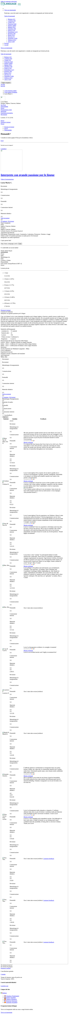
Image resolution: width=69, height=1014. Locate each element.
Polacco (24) (11, 30)
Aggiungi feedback (48, 858)
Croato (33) (11, 22)
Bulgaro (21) (11, 19)
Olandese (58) (12, 29)
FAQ (2, 141)
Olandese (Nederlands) (12, 996)
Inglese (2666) (12, 25)
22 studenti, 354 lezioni (7, 221)
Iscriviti (6, 43)
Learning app (4, 986)
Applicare (5, 417)
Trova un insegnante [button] (10, 10)
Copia (19, 243)
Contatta (3, 974)
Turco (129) (11, 41)
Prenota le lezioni (6, 122)
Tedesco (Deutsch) (11, 999)
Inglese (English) (11, 997)
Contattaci (3, 149)
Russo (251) (11, 35)
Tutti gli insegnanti (9, 16)
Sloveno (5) (11, 37)
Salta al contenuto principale (9, 1)
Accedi (6, 45)
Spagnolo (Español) (11, 1002)
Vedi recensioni (5, 218)
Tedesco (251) (12, 40)
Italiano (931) (12, 27)
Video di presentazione (7, 179)
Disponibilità (8, 130)
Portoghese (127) (13, 32)
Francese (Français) (11, 1001)
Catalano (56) (12, 21)
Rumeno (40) (11, 33)
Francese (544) (12, 24)
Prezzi (2, 124)
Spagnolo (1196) (12, 38)
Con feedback (8, 415)
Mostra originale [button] (28, 442)
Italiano (4, 993)
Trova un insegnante (6, 1012)
